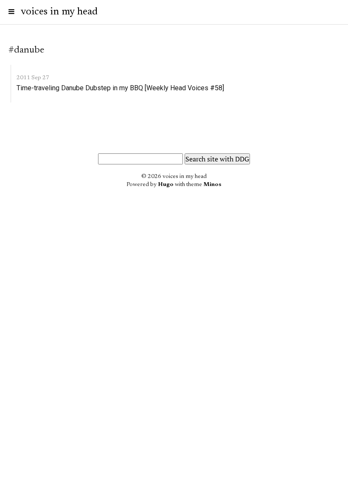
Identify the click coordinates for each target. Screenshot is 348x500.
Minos (212, 185)
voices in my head (59, 12)
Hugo (166, 185)
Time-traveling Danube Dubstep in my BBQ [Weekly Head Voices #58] (120, 88)
